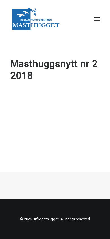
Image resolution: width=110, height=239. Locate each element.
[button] (97, 19)
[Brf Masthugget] (36, 19)
